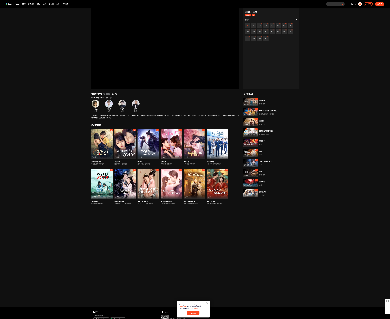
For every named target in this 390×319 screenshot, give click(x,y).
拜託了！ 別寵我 (143, 201)
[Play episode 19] (259, 38)
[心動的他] (171, 144)
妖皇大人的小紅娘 (189, 201)
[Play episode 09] (247, 31)
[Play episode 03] (259, 25)
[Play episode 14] (278, 31)
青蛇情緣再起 (95, 201)
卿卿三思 (186, 162)
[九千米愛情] (217, 144)
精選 (24, 4)
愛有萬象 (31, 4)
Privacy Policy (183, 306)
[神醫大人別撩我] (102, 144)
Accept (193, 313)
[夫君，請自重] (217, 184)
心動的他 (163, 162)
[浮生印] (148, 144)
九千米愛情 (210, 162)
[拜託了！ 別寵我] (148, 184)
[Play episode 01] (247, 25)
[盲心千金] (125, 144)
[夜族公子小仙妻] (125, 184)
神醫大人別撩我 (96, 162)
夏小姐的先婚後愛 (166, 201)
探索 (67, 4)
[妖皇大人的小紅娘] (194, 184)
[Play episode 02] (253, 25)
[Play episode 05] (272, 25)
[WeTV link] (12, 4)
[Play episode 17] (247, 38)
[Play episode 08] (290, 25)
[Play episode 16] (290, 31)
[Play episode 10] (253, 31)
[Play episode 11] (259, 31)
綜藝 (38, 4)
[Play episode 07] (284, 25)
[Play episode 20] (266, 38)
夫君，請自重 (211, 201)
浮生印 (140, 162)
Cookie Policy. (194, 308)
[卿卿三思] (194, 144)
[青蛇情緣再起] (102, 184)
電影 (44, 4)
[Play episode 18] (253, 38)
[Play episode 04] (266, 25)
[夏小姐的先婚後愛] (171, 184)
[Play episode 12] (266, 31)
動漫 (57, 4)
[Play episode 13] (272, 31)
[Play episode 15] (284, 31)
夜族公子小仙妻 (119, 201)
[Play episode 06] (278, 25)
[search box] (342, 4)
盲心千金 (117, 162)
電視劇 (51, 4)
